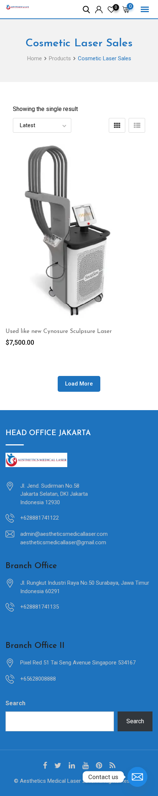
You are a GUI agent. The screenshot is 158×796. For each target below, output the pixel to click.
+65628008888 (38, 678)
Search (15, 703)
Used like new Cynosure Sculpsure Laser (59, 331)
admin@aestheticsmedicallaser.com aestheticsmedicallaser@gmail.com (64, 538)
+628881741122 (39, 517)
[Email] (137, 777)
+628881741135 (39, 606)
